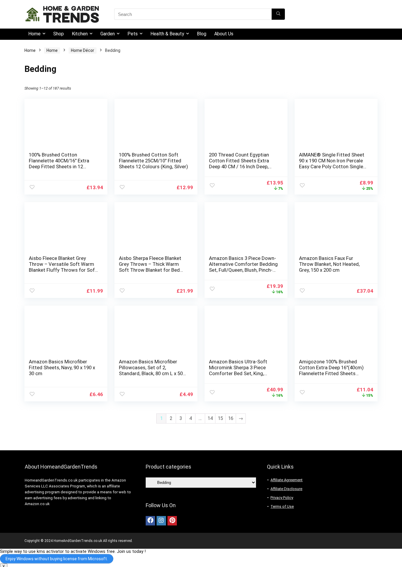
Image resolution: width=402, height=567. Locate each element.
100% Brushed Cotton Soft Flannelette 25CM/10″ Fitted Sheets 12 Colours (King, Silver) (153, 160)
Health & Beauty (167, 34)
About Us (223, 34)
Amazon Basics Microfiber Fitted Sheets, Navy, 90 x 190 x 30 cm (62, 367)
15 (220, 418)
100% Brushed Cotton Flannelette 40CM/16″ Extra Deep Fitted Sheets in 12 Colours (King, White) (59, 163)
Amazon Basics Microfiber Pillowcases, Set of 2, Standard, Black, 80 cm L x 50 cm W (151, 370)
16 (230, 418)
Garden (107, 34)
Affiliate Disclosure (286, 489)
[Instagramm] (161, 520)
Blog (201, 34)
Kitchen (80, 34)
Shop (58, 34)
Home (34, 34)
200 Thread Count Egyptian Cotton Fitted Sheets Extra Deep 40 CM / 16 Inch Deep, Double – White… (239, 163)
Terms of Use (282, 506)
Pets (132, 34)
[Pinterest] (172, 520)
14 (210, 418)
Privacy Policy (281, 497)
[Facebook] (150, 520)
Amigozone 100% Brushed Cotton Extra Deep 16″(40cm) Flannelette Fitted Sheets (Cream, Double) (331, 370)
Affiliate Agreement (286, 480)
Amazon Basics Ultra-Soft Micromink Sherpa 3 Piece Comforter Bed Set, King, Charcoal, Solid (238, 370)
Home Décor (82, 50)
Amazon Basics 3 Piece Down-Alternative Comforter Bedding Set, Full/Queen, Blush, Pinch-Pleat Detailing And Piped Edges (243, 270)
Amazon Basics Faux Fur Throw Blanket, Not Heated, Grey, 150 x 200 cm (329, 264)
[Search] (278, 14)
